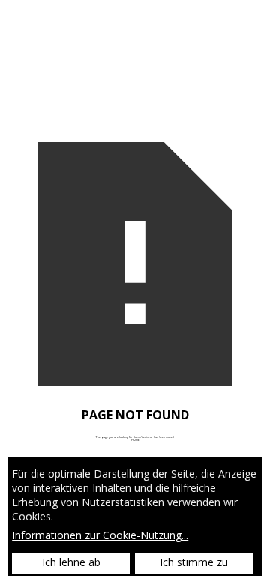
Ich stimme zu (194, 562)
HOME (135, 440)
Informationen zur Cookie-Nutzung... (100, 535)
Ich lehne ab (71, 562)
